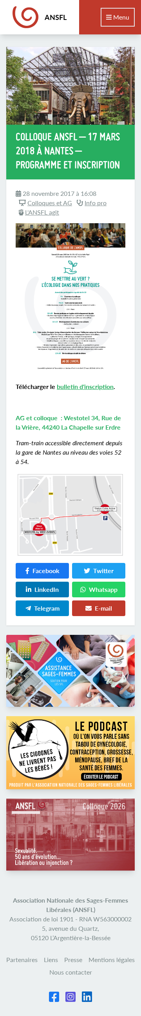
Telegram (47, 608)
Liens (51, 959)
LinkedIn (46, 589)
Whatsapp (103, 589)
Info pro (96, 202)
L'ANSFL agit (42, 212)
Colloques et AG (49, 202)
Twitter (103, 570)
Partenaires (22, 959)
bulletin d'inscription (85, 386)
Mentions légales (112, 959)
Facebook (46, 570)
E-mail (103, 608)
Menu (120, 17)
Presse (73, 959)
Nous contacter (70, 972)
